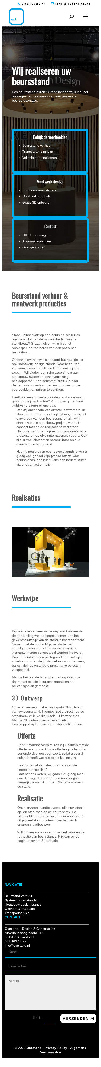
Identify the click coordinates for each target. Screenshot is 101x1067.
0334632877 (34, 4)
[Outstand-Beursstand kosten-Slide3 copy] (50, 576)
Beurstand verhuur (18, 896)
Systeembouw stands (20, 900)
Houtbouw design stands (23, 904)
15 (72, 572)
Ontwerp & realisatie (20, 909)
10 (52, 572)
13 (64, 572)
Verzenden (76, 1019)
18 (84, 572)
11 (56, 572)
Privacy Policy (56, 1048)
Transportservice (17, 913)
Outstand (34, 1048)
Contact (50, 227)
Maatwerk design (50, 182)
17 (80, 572)
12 (60, 572)
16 (76, 572)
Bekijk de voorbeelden (50, 138)
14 (68, 572)
